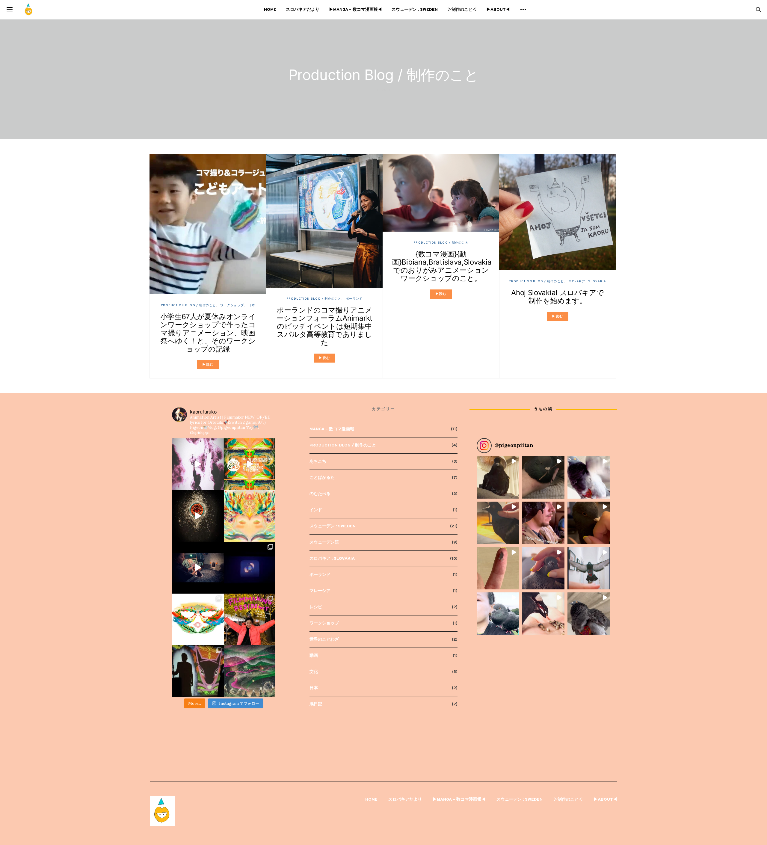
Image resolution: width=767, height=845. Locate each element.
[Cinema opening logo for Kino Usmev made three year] (250, 568)
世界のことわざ (324, 639)
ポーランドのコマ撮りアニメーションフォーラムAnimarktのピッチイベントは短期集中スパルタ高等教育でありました (324, 326)
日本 (251, 305)
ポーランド (354, 299)
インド (315, 510)
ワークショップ (232, 305)
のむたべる (319, 494)
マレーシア (319, 591)
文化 (313, 672)
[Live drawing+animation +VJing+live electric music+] (198, 671)
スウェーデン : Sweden (415, 9)
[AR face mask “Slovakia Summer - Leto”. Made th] (198, 619)
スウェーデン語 (324, 542)
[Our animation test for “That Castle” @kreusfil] (198, 568)
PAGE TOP (746, 814)
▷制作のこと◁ (462, 9)
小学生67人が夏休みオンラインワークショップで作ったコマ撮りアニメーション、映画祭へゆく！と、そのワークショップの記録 (208, 332)
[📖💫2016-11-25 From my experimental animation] (198, 464)
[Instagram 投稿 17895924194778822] (250, 464)
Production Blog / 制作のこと (188, 305)
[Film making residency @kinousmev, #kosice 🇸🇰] (250, 619)
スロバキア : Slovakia (587, 281)
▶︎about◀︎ (498, 9)
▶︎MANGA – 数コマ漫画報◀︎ (355, 9)
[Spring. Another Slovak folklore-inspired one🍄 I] (250, 516)
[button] (498, 477)
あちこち (317, 461)
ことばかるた (322, 477)
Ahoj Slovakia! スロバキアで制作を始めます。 (557, 296)
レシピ (315, 607)
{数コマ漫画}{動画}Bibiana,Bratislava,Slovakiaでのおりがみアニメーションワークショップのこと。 (441, 266)
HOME (270, 9)
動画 (313, 655)
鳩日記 (315, 704)
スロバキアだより (302, 9)
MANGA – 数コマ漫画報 (331, 429)
